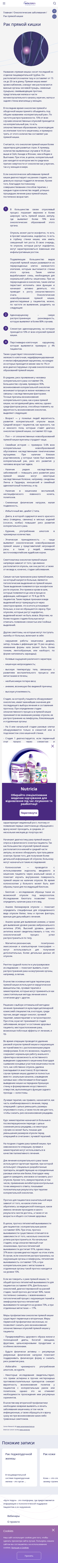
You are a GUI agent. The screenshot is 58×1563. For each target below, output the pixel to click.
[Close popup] (53, 1530)
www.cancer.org (25, 1430)
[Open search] (54, 3)
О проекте (13, 1521)
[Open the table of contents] (54, 16)
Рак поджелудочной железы (18, 1456)
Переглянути (29, 813)
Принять (29, 1555)
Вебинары (13, 1516)
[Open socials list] (54, 11)
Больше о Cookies (20, 1547)
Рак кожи (49, 1454)
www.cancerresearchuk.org (25, 1426)
